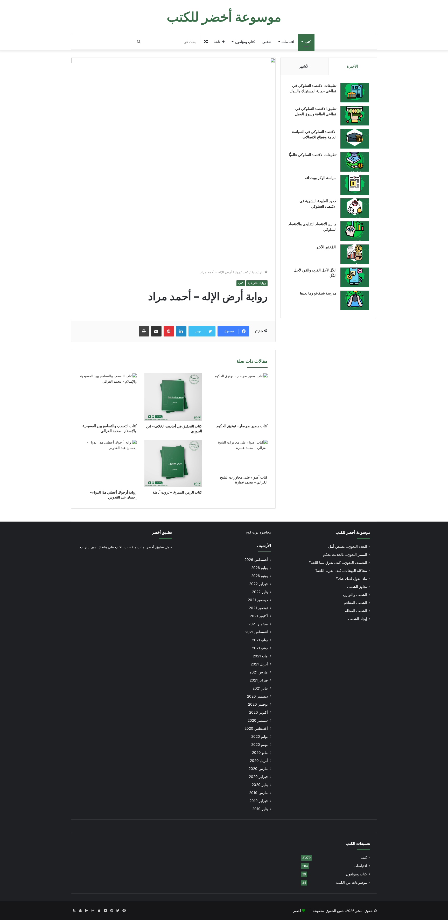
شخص (266, 42)
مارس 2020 (258, 769)
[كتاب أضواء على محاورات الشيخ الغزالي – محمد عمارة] (238, 456)
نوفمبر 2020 (258, 704)
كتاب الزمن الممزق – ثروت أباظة (177, 492)
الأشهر (304, 66)
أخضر (297, 911)
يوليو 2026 (259, 568)
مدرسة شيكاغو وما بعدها (318, 293)
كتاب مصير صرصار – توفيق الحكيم (242, 426)
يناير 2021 (260, 688)
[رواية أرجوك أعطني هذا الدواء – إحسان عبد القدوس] (108, 463)
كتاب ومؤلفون (245, 42)
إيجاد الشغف (357, 619)
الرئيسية (257, 272)
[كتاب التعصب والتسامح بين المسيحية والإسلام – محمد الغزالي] (108, 397)
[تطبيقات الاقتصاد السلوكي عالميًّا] (354, 162)
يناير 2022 (260, 592)
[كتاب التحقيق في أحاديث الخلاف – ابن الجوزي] (173, 397)
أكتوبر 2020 (258, 712)
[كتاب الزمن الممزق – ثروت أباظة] (173, 463)
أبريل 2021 (259, 664)
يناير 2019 (260, 809)
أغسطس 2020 (256, 728)
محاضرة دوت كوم (258, 532)
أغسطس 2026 (256, 560)
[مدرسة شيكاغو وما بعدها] (354, 300)
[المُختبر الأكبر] (354, 254)
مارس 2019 (258, 793)
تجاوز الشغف (357, 587)
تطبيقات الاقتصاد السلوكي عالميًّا (313, 154)
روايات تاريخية (257, 283)
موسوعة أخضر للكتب (352, 532)
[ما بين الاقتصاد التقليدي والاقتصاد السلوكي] (354, 231)
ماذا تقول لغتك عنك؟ (351, 579)
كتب (308, 42)
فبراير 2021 (259, 680)
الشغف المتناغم (355, 603)
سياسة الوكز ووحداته (321, 177)
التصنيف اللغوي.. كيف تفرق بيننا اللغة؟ (338, 562)
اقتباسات (288, 42)
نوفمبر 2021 (258, 608)
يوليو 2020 (259, 736)
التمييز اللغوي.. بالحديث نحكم (345, 554)
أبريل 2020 (259, 761)
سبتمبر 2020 (258, 720)
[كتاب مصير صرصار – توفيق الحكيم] (238, 397)
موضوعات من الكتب (351, 882)
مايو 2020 (260, 752)
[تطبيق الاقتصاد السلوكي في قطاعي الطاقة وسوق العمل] (354, 115)
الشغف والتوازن (355, 595)
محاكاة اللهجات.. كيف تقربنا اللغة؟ (341, 570)
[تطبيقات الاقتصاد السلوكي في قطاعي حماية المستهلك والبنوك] (354, 92)
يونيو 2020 (259, 744)
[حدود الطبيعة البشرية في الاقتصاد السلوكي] (354, 208)
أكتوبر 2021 (259, 616)
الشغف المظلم (356, 611)
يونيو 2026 (259, 576)
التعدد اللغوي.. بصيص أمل (347, 546)
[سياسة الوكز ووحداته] (354, 185)
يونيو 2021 (260, 648)
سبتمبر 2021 (258, 624)
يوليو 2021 (260, 640)
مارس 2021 (258, 672)
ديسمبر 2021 (258, 600)
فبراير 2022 (258, 584)
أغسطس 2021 (256, 632)
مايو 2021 (260, 656)
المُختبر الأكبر (326, 247)
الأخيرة (352, 66)
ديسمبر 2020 (257, 696)
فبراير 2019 (258, 801)
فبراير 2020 (258, 777)
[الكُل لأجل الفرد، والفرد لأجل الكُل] (354, 277)
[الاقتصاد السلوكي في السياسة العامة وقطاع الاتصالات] (354, 139)
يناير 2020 (260, 785)
